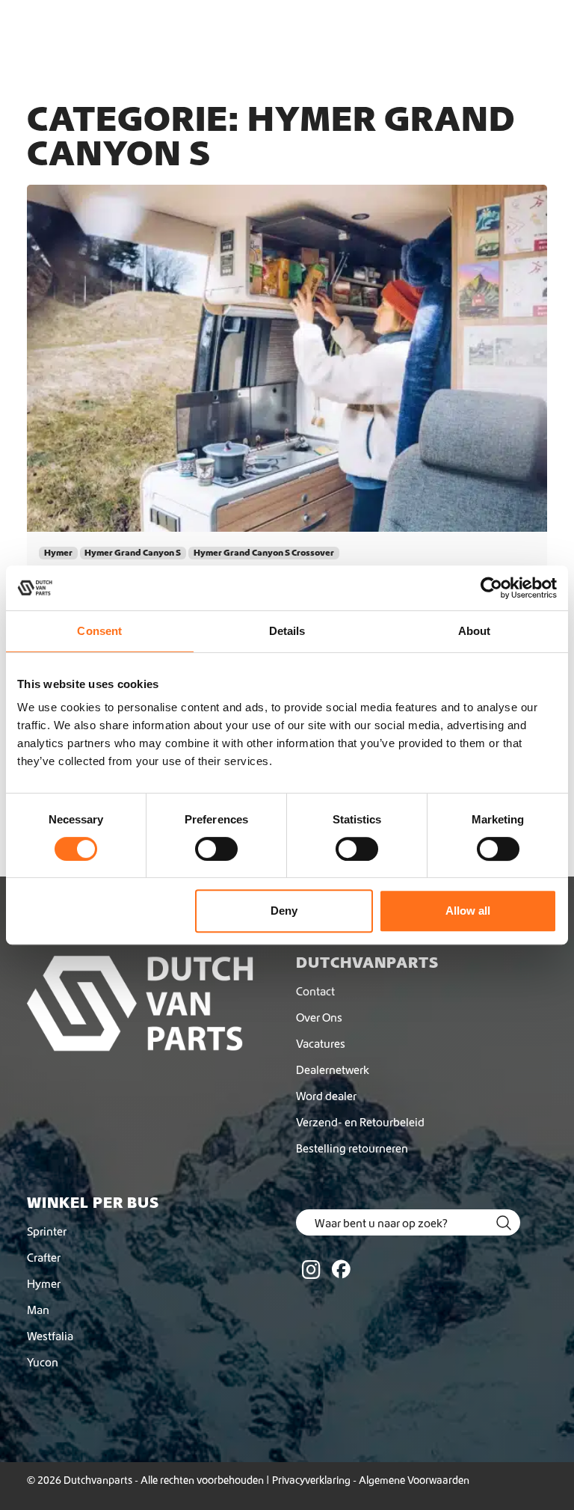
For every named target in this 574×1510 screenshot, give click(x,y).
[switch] (216, 849)
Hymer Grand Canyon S (132, 552)
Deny (284, 910)
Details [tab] (287, 630)
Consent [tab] (99, 630)
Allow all (467, 910)
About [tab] (474, 630)
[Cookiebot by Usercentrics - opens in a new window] (491, 588)
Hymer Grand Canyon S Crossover (264, 552)
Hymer (58, 552)
